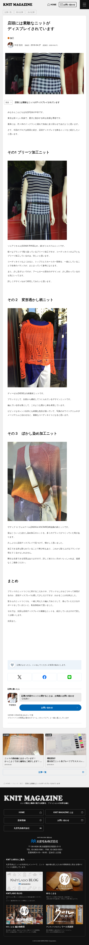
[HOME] (17, 4)
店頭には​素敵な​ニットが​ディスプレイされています (37, 102)
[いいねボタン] (12, 665)
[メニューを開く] (84, 4)
